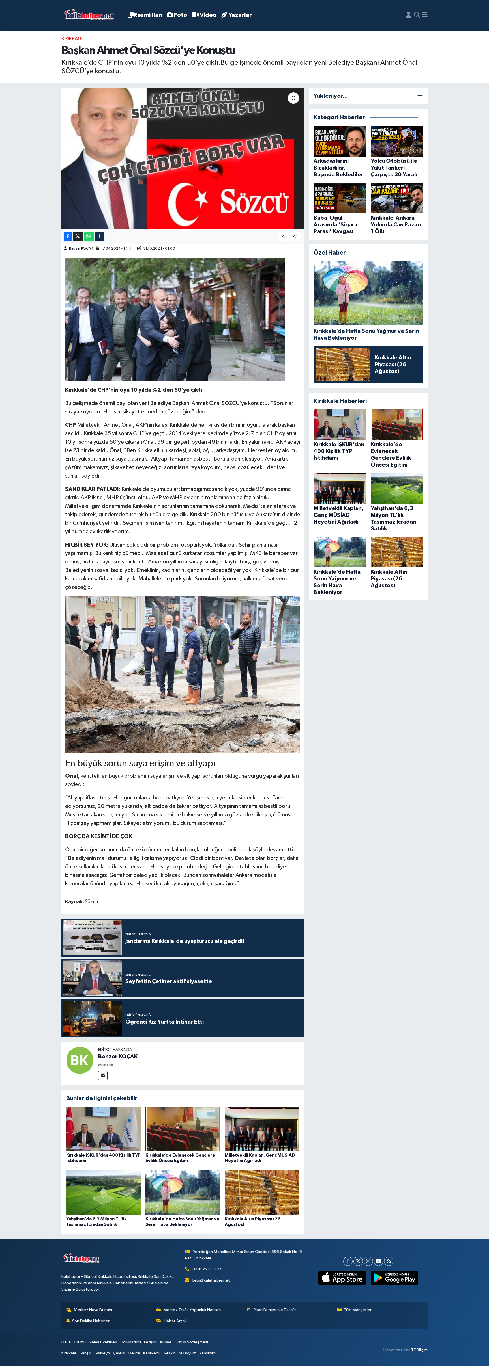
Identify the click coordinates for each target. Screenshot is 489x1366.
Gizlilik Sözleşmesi (191, 1342)
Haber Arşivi (175, 1321)
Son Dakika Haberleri (91, 1321)
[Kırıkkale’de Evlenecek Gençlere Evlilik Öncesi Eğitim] (182, 1128)
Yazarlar (240, 15)
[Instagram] (368, 1261)
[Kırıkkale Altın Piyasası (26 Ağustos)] (262, 1192)
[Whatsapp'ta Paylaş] (89, 236)
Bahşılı (85, 1353)
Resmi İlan (148, 15)
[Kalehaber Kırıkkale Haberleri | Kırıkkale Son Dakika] (91, 15)
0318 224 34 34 (207, 1269)
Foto (180, 15)
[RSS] (388, 1261)
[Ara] (417, 15)
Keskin (170, 1353)
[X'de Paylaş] (78, 236)
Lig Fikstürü (131, 1342)
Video (208, 15)
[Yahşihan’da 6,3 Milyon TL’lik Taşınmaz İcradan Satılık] (103, 1192)
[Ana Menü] (425, 15)
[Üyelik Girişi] (408, 15)
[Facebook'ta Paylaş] (68, 236)
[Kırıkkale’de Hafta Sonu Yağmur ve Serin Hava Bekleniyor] (182, 1192)
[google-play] (394, 1278)
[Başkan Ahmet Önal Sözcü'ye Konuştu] (182, 158)
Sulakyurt (187, 1353)
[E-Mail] (103, 1075)
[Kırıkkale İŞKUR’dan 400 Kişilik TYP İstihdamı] (103, 1128)
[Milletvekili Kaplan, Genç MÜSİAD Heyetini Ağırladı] (262, 1128)
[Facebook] (348, 1261)
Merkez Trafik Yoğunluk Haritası (192, 1310)
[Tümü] (420, 96)
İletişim (150, 1342)
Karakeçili (151, 1353)
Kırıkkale (71, 38)
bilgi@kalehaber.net (211, 1280)
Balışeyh (102, 1353)
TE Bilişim (419, 1350)
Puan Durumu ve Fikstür (275, 1310)
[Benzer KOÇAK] (79, 1060)
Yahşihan (207, 1353)
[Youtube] (378, 1261)
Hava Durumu (73, 1342)
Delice (134, 1353)
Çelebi (119, 1353)
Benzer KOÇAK (81, 248)
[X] (358, 1261)
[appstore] (342, 1278)
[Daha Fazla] (99, 236)
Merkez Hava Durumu (93, 1310)
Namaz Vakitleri (103, 1342)
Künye (165, 1342)
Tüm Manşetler (358, 1310)
